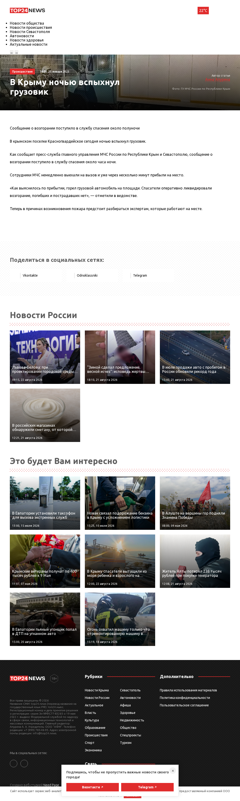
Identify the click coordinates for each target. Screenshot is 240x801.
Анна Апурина (217, 79)
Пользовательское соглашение (184, 705)
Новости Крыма (97, 690)
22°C (203, 10)
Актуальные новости (28, 44)
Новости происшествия (31, 27)
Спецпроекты (130, 735)
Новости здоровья (27, 40)
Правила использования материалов (188, 690)
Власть (90, 713)
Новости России (97, 698)
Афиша (125, 705)
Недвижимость (132, 720)
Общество (128, 728)
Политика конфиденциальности (185, 698)
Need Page (51, 785)
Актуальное (94, 705)
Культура (92, 720)
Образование (95, 728)
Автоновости (22, 36)
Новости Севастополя (30, 32)
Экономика (93, 750)
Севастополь (130, 690)
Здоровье (127, 713)
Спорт (89, 743)
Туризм (125, 743)
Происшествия (96, 735)
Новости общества (27, 23)
